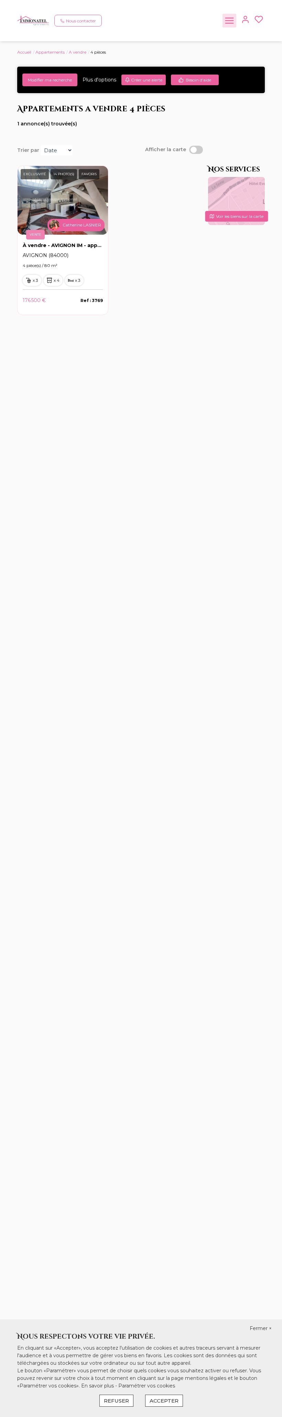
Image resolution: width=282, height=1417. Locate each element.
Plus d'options (99, 80)
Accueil (24, 52)
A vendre (77, 52)
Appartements (50, 52)
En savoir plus (98, 1386)
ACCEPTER (164, 1400)
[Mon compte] (245, 20)
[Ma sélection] (258, 20)
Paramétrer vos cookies (146, 1386)
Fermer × (261, 1328)
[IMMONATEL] (33, 20)
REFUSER (116, 1400)
